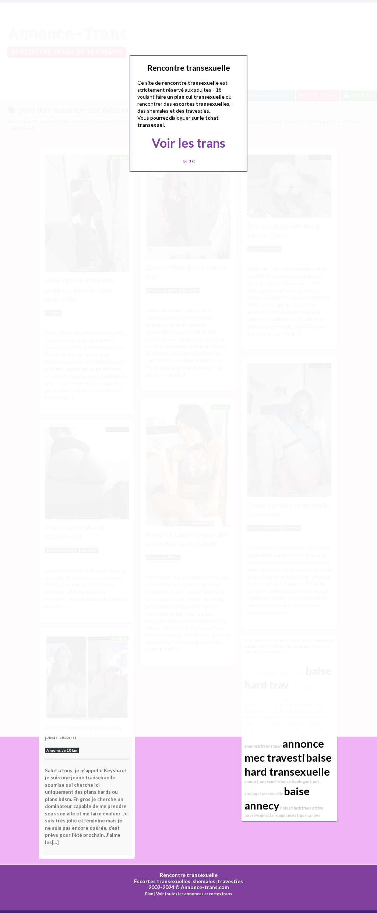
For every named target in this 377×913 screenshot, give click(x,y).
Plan (149, 893)
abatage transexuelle (263, 793)
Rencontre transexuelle (189, 875)
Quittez (189, 161)
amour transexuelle (262, 781)
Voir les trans (188, 142)
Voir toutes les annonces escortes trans (194, 893)
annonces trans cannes (299, 815)
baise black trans (295, 807)
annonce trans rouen (263, 746)
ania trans (269, 815)
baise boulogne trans (300, 781)
